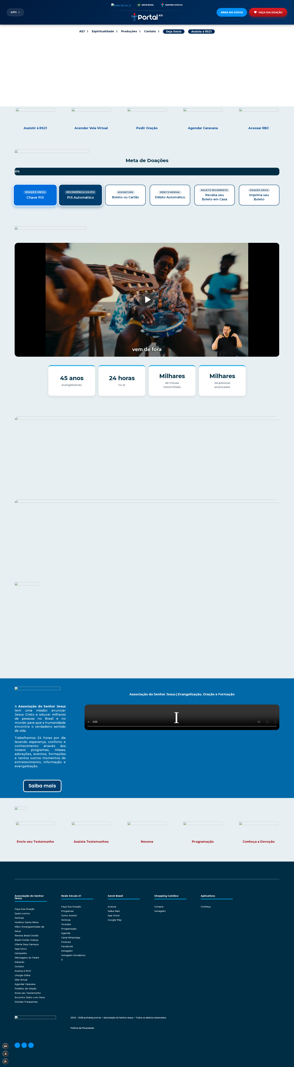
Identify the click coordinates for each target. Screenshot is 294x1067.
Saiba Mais (114, 911)
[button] (5, 72)
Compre (159, 906)
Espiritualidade (103, 31)
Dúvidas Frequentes (26, 1001)
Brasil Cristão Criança (26, 940)
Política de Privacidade (82, 1028)
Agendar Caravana (25, 984)
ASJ (82, 31)
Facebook (67, 946)
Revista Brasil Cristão (27, 935)
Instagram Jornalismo (73, 955)
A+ (5, 1046)
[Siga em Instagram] (24, 1045)
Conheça (206, 906)
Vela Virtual (21, 979)
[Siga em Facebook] (17, 1045)
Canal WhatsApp (70, 937)
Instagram (67, 950)
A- (5, 1061)
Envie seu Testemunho (28, 993)
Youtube (66, 924)
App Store (114, 915)
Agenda (65, 933)
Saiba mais (42, 786)
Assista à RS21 (23, 970)
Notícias (19, 917)
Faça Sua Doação (270, 12)
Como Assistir (69, 915)
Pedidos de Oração (26, 988)
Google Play (114, 919)
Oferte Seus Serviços (27, 944)
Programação (69, 928)
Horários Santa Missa (26, 922)
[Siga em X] (31, 1045)
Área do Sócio (232, 12)
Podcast (66, 942)
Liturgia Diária (22, 975)
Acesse (112, 906)
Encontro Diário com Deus (30, 997)
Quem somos (22, 913)
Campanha (21, 953)
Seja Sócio (21, 948)
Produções (129, 31)
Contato (150, 31)
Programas (67, 911)
